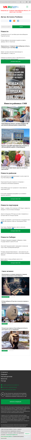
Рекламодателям (6, 376)
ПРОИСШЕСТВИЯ (5, 296)
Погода (3, 381)
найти (21, 26)
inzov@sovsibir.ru (21, 419)
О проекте (4, 372)
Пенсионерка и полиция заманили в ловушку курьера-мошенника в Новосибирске (14, 275)
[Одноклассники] (14, 21)
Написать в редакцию (15, 401)
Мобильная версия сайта (8, 389)
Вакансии (4, 379)
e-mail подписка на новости (11, 385)
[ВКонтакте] (10, 21)
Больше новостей (15, 61)
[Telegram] (18, 21)
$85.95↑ (14, 2)
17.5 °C (10, 2)
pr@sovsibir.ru (21, 420)
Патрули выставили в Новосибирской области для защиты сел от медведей (15, 328)
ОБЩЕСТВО (4, 323)
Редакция (4, 374)
